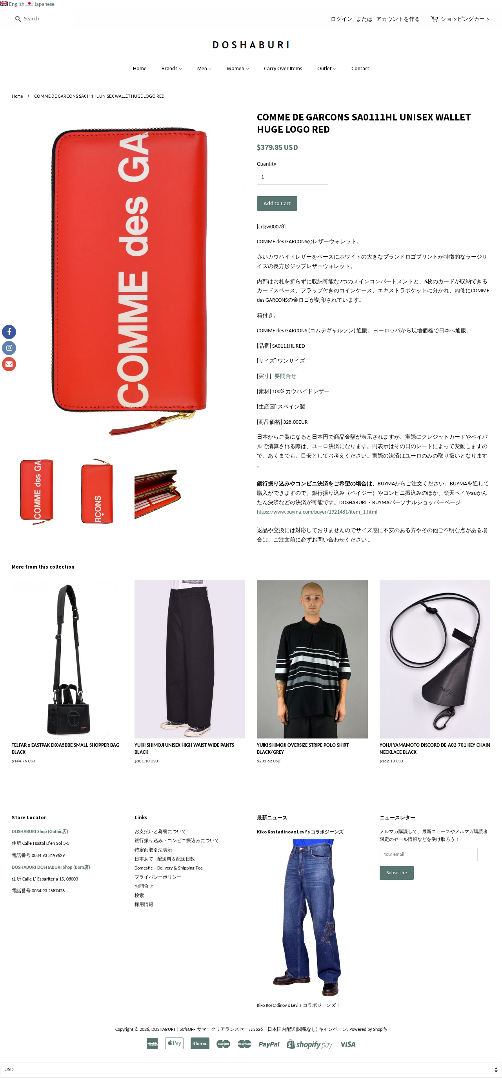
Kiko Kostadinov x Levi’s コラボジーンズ (300, 832)
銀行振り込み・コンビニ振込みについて (177, 841)
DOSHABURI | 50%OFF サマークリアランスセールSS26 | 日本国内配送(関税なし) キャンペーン (249, 1029)
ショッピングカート (465, 19)
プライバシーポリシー (158, 877)
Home (140, 68)
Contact (360, 68)
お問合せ (144, 886)
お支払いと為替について (160, 832)
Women (236, 68)
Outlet (325, 68)
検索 (139, 895)
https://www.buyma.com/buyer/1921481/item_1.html (317, 512)
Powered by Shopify (368, 1029)
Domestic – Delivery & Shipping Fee (169, 868)
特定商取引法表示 (153, 850)
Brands (170, 68)
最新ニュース (272, 817)
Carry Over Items (283, 68)
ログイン (342, 19)
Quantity (266, 164)
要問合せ (285, 376)
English (16, 4)
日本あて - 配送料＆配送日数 (165, 859)
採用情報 (144, 904)
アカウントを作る (398, 19)
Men (202, 68)
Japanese (45, 4)
